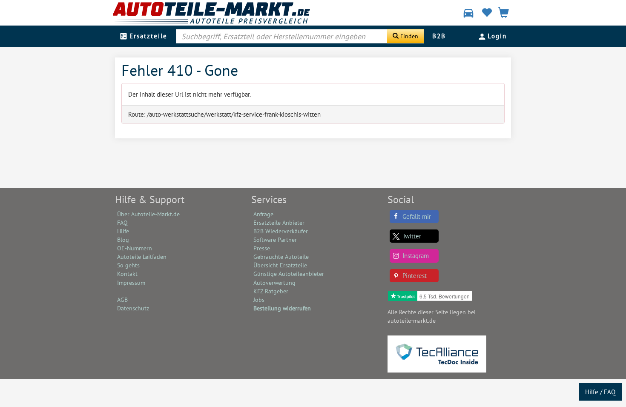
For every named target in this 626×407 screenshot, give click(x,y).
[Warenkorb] (503, 13)
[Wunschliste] (486, 13)
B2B (439, 36)
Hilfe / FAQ (600, 392)
